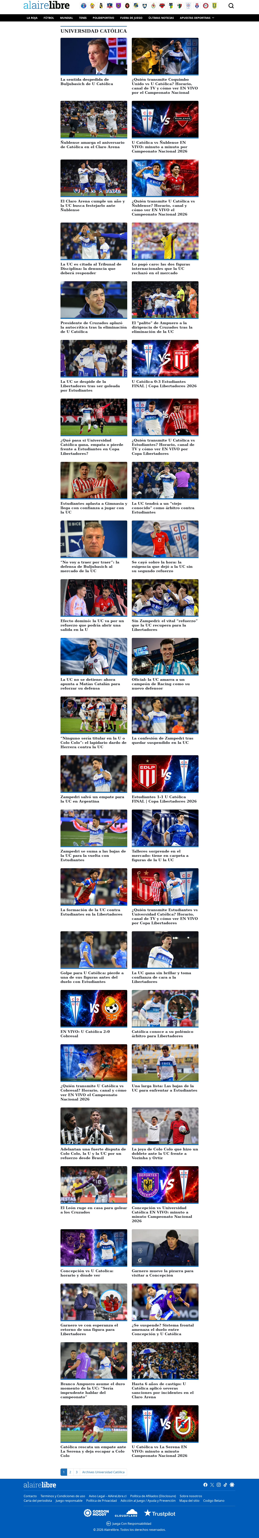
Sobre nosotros (191, 1496)
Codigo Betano (213, 1501)
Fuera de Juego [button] (131, 18)
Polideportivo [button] (103, 18)
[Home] (47, 5)
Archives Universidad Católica (103, 1472)
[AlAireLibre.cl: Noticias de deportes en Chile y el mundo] (40, 1484)
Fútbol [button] (49, 18)
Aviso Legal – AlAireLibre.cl (107, 1496)
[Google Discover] (232, 1484)
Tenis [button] (83, 18)
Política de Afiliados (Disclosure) (153, 1496)
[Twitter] (212, 1484)
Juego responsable (69, 1501)
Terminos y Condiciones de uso (63, 1496)
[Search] (231, 6)
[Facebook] (205, 1484)
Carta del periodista (38, 1501)
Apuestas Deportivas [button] (195, 18)
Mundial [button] (66, 18)
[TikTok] (225, 1484)
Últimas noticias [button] (161, 18)
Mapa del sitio (189, 1501)
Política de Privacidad (101, 1501)
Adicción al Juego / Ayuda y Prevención (148, 1501)
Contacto (30, 1496)
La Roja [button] (32, 18)
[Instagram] (218, 1484)
